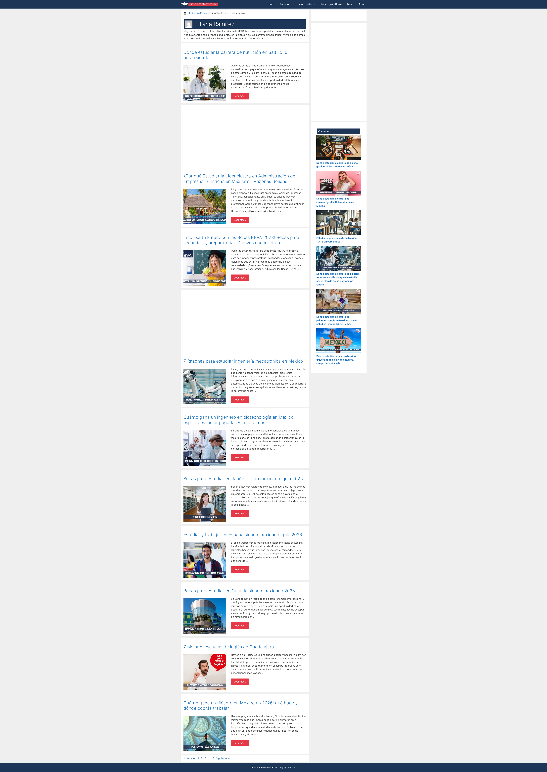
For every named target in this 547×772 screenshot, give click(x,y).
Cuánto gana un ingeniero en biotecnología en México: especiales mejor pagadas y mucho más (239, 420)
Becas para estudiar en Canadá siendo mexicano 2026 (239, 590)
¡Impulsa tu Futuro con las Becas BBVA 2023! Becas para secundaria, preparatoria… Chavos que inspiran (241, 240)
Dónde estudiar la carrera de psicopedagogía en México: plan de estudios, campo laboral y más (336, 320)
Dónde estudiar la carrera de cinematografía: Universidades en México (335, 202)
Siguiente (223, 758)
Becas (350, 4)
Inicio (271, 4)
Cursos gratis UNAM (331, 4)
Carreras (284, 4)
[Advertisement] (245, 127)
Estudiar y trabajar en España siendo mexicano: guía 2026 (242, 534)
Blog (361, 4)
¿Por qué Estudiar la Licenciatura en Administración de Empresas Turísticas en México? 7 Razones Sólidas (239, 178)
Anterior (189, 758)
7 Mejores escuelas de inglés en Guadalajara (228, 646)
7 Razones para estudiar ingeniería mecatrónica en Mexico (243, 361)
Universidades (305, 4)
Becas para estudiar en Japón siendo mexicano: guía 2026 (243, 478)
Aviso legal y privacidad (285, 767)
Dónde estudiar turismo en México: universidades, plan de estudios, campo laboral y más (336, 360)
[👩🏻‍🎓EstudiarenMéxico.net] (200, 4)
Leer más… (240, 96)
